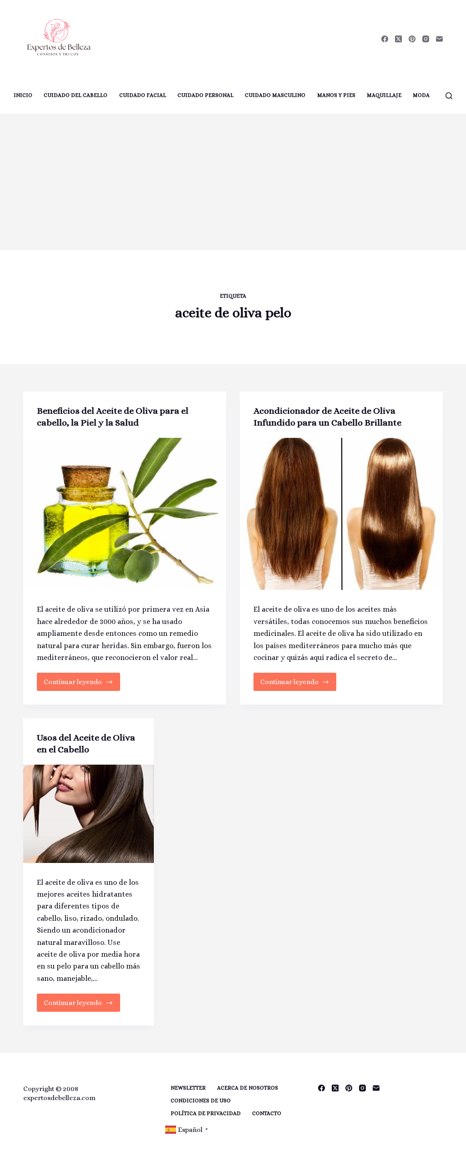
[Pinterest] (412, 39)
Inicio (23, 95)
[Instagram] (425, 39)
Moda (421, 95)
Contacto (266, 1113)
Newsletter (188, 1088)
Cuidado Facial (142, 95)
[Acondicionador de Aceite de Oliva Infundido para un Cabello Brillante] (341, 514)
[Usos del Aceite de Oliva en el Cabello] (88, 814)
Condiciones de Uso (201, 1100)
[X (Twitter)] (398, 39)
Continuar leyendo (77, 684)
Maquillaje (384, 95)
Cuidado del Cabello (75, 95)
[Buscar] (449, 95)
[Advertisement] (233, 182)
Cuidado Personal (205, 95)
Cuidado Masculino (275, 95)
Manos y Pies (336, 95)
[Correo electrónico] (439, 39)
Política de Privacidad (206, 1113)
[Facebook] (384, 39)
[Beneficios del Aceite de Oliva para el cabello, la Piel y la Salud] (124, 514)
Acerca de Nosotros (247, 1088)
